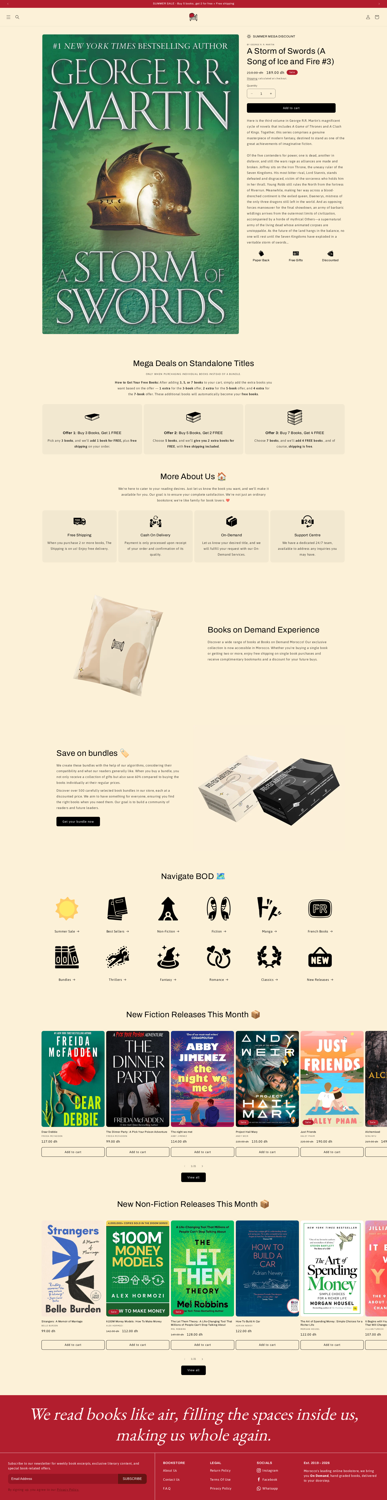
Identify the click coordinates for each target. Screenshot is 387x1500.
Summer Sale (65, 931)
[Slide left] (184, 1166)
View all (193, 1177)
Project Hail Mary (247, 1132)
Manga (267, 931)
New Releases (318, 979)
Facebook (269, 1479)
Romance (216, 979)
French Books (318, 931)
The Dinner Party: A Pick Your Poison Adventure (136, 1132)
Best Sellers (115, 931)
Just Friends (308, 1132)
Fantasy (166, 979)
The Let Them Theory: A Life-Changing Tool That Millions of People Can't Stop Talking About (201, 1323)
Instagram (270, 1470)
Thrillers (115, 979)
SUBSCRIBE (132, 1478)
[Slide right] (202, 1166)
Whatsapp (270, 1488)
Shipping (252, 78)
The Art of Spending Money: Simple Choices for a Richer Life (332, 1323)
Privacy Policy (221, 1488)
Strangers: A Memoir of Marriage (62, 1321)
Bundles (65, 979)
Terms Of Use (220, 1479)
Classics (267, 979)
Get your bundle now (78, 821)
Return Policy (220, 1470)
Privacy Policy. (68, 1489)
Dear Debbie (49, 1132)
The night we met (181, 1132)
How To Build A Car (248, 1321)
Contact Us (171, 1479)
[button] (8, 17)
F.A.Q (167, 1488)
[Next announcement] (379, 4)
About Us (170, 1470)
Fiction (217, 931)
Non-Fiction (166, 931)
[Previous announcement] (7, 4)
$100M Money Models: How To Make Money (134, 1321)
